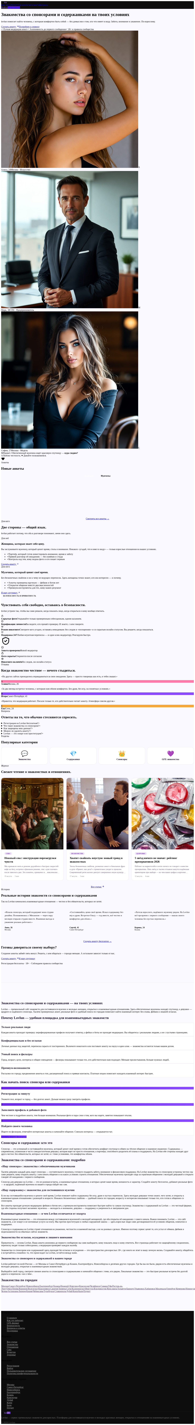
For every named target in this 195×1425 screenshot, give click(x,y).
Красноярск (44, 1288)
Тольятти (121, 1288)
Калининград (78, 1288)
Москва (5, 1286)
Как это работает (9, 5)
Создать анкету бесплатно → (97, 941)
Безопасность (32, 5)
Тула (46, 1291)
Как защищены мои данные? (18, 728)
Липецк (22, 1291)
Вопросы (43, 5)
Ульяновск (139, 1288)
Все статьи (96, 887)
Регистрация (14, 7)
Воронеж (23, 1288)
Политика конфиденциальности (22, 1373)
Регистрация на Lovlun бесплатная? (22, 723)
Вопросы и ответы (16, 1328)
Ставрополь (60, 1291)
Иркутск (89, 1288)
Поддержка (12, 1330)
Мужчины (105, 476)
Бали (80, 1291)
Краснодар (84, 1286)
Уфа (110, 1286)
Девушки (89, 476)
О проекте (12, 1318)
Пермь (15, 1288)
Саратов (54, 1288)
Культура (11, 1352)
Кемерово (180, 1288)
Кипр (75, 1291)
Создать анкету (9, 26)
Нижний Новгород (69, 1286)
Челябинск (95, 1286)
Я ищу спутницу (9, 592)
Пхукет (86, 1291)
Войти (4, 7)
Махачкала (161, 1288)
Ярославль (112, 1288)
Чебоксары (38, 1291)
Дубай (69, 1291)
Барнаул (130, 1288)
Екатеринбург (46, 1286)
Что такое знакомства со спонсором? (22, 726)
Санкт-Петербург (17, 1286)
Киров (29, 1291)
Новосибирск (32, 1286)
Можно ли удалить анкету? (17, 731)
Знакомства (12, 1344)
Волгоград (33, 1288)
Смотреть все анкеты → (97, 518)
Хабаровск (150, 1288)
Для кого (22, 5)
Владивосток (100, 1288)
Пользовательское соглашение (21, 1371)
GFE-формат (13, 1323)
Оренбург (171, 1288)
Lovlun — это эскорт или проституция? (23, 733)
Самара (104, 1286)
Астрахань (13, 1291)
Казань (56, 1286)
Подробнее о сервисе (29, 26)
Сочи (69, 1288)
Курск (51, 1291)
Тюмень (62, 1288)
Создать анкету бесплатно (14, 1136)
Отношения (12, 1347)
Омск (9, 1288)
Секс (9, 1349)
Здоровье (11, 1355)
